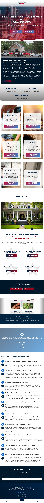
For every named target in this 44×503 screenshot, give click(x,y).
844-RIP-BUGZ (28, 288)
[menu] (22, 499)
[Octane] (22, 495)
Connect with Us (16, 31)
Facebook (16, 492)
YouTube (21, 492)
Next (42, 310)
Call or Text (28, 31)
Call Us (37, 501)
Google (18, 492)
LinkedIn (23, 492)
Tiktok (28, 492)
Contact (6, 501)
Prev (2, 310)
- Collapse (40, 356)
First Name (4, 477)
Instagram (26, 492)
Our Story (7, 81)
